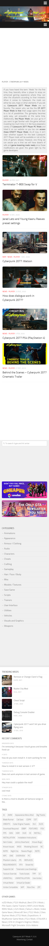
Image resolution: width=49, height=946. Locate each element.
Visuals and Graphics (14, 620)
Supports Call (8, 869)
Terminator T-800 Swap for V (20, 184)
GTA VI (11, 922)
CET (35, 819)
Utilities (7, 610)
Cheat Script (19, 700)
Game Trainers (19, 906)
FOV (42, 828)
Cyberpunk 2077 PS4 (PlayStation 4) (24, 338)
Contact (30, 939)
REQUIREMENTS (9, 865)
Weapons (8, 626)
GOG (11, 833)
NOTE (37, 851)
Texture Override (9, 874)
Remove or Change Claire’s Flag (28, 677)
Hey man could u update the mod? (17, 782)
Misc (6, 579)
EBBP (24, 828)
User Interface (10, 605)
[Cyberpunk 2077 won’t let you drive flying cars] (7, 727)
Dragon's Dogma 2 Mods (27, 922)
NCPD (5, 851)
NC (42, 847)
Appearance (9, 538)
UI (39, 874)
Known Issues (8, 847)
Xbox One (31, 887)
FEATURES (33, 828)
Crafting (8, 564)
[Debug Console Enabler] (7, 716)
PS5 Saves (6, 906)
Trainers (8, 600)
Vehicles (8, 615)
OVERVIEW (20, 856)
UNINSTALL (7, 878)
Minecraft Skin (20, 912)
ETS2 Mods (21, 915)
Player (6, 180)
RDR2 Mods (7, 909)
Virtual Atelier (8, 883)
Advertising (21, 939)
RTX (20, 865)
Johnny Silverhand (22, 842)
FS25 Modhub (20, 902)
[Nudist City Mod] (7, 692)
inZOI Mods (7, 902)
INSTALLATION (9, 838)
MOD (19, 847)
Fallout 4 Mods (32, 909)
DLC (34, 824)
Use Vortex (37, 878)
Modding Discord (31, 847)
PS (20, 860)
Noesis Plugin (26, 851)
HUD (24, 833)
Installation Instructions (27, 838)
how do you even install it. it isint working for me (24, 758)
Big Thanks (41, 815)
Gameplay (9, 569)
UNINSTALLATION (22, 878)
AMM (10, 815)
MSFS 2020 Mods (35, 906)
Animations (9, 533)
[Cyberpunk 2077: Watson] (25, 242)
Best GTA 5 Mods (35, 902)
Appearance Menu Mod (24, 815)
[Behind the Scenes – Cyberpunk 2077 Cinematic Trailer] (25, 353)
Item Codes (7, 842)
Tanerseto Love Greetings (26, 869)
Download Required (11, 828)
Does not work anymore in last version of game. (23, 774)
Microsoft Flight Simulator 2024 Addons (20, 925)
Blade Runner (8, 819)
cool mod (6, 790)
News (10, 257)
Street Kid (29, 865)
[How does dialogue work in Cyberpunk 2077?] (25, 277)
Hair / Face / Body (12, 574)
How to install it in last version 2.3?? (18, 766)
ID (30, 833)
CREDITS (6, 824)
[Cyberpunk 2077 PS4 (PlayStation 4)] (25, 319)
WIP (22, 887)
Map (4, 257)
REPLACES (28, 860)
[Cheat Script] (7, 704)
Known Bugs (37, 842)
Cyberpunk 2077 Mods (21, 936)
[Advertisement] (24, 54)
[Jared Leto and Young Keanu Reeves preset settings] (25, 200)
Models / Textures (12, 584)
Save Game (9, 589)
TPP (34, 874)
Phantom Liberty (9, 860)
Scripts (7, 595)
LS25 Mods (19, 909)
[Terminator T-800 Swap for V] (25, 165)
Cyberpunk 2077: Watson (17, 261)
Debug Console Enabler (24, 712)
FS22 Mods (34, 912)
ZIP (39, 887)
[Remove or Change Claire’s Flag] (7, 680)
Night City (14, 851)
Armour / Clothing (12, 543)
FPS (4, 833)
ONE (11, 856)
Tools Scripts (24, 874)
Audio (7, 548)
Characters (9, 553)
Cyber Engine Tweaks (21, 824)
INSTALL (37, 833)
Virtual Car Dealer (23, 883)
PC (29, 856)
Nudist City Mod (21, 688)
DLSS (41, 824)
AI (4, 815)
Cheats (7, 559)
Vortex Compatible (10, 887)
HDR (17, 833)
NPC (5, 856)
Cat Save (20, 819)
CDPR (28, 819)
